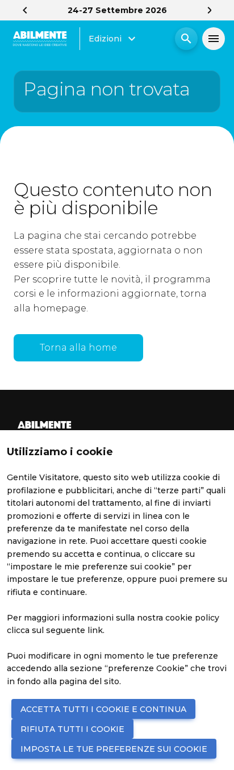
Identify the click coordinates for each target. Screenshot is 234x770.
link (95, 630)
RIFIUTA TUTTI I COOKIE (72, 729)
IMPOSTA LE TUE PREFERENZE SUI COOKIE (113, 749)
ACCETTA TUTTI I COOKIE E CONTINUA (103, 709)
